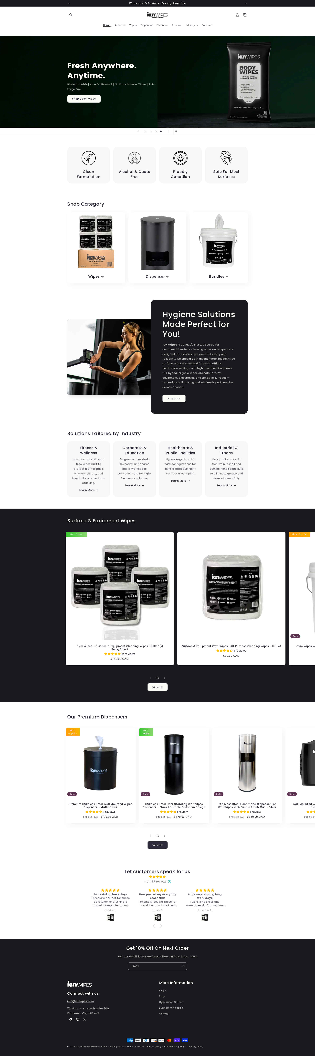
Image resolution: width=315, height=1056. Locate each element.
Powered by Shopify (97, 1046)
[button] (70, 15)
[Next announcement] (246, 3)
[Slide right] (164, 678)
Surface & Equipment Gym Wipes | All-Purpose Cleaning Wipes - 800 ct (231, 646)
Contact (164, 1013)
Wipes (94, 276)
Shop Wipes (80, 109)
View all (157, 687)
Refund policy (154, 1046)
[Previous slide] (138, 131)
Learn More (87, 490)
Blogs (162, 996)
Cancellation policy (174, 1046)
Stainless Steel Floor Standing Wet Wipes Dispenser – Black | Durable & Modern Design (174, 805)
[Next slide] (168, 131)
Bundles (216, 276)
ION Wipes (81, 1046)
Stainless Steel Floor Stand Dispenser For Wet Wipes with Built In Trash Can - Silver (247, 805)
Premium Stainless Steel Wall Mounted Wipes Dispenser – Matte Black (100, 805)
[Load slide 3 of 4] (155, 131)
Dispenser (155, 276)
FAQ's (162, 990)
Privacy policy (117, 1046)
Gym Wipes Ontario (171, 1002)
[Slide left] (150, 678)
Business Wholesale (171, 1007)
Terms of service (135, 1046)
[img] (157, 876)
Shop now (174, 398)
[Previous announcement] (68, 3)
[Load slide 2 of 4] (150, 131)
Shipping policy (195, 1046)
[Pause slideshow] (177, 131)
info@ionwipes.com (80, 1001)
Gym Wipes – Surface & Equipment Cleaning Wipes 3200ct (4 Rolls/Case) (119, 648)
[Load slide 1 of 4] (146, 131)
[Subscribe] (183, 966)
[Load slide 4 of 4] (160, 131)
